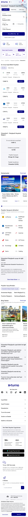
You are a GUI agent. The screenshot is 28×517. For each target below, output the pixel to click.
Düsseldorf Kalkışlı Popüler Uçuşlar (10, 288)
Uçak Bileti (7, 60)
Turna (2, 60)
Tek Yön (4, 68)
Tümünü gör (21, 50)
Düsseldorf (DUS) (13, 164)
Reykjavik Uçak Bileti (15, 60)
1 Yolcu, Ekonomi (6, 29)
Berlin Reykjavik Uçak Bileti (20, 292)
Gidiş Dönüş (11, 68)
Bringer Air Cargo (13, 157)
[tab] (6, 9)
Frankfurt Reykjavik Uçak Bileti (7, 296)
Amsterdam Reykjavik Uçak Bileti (7, 292)
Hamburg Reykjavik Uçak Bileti (20, 296)
